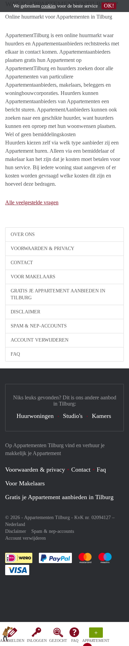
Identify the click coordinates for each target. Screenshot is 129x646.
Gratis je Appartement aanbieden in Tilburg (58, 294)
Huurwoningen (35, 415)
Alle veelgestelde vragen (31, 202)
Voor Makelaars (33, 276)
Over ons (23, 234)
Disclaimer (25, 311)
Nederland (15, 524)
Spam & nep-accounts (39, 326)
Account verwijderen (39, 340)
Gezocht (58, 640)
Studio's (73, 415)
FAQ (74, 640)
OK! (109, 6)
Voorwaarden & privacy (42, 248)
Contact (22, 262)
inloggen (37, 640)
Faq (101, 469)
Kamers (101, 415)
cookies (48, 6)
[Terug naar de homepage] (7, 635)
